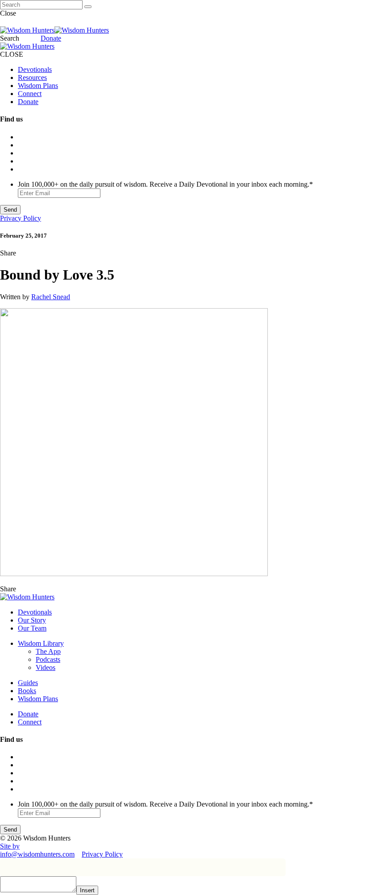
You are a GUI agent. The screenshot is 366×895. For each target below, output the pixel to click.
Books (27, 690)
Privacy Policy (20, 218)
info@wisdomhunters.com (37, 854)
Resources (32, 77)
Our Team (32, 628)
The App (48, 651)
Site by (10, 846)
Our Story (32, 620)
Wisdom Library (41, 643)
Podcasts (48, 659)
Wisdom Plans (38, 85)
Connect (30, 93)
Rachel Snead (50, 297)
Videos (45, 667)
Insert (87, 890)
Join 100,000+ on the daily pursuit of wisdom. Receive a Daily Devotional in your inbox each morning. (165, 184)
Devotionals (35, 69)
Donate (51, 38)
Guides (28, 682)
